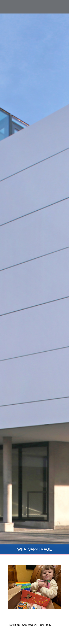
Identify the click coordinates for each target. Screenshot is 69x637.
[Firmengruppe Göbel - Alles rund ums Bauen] (20, 6)
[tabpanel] (34, 283)
